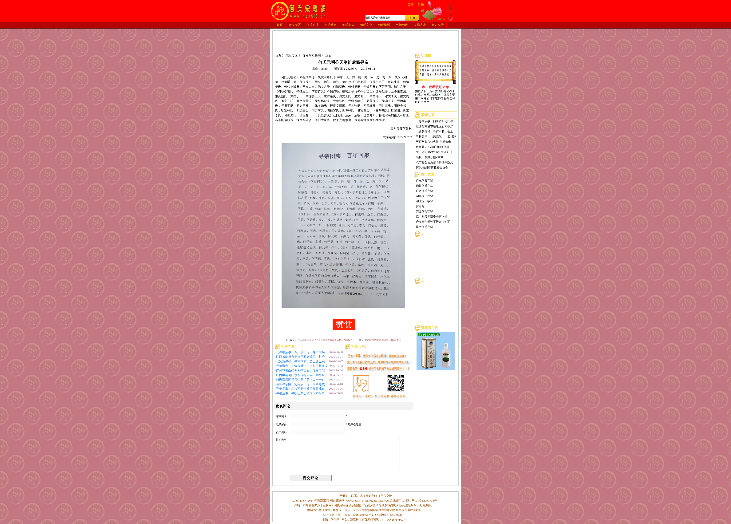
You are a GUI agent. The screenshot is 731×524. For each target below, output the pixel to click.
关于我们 (342, 495)
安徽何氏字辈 (424, 211)
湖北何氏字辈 (424, 201)
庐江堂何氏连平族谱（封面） (434, 221)
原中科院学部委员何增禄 (431, 216)
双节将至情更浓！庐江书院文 (434, 162)
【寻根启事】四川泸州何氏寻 (434, 121)
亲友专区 (295, 24)
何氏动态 (330, 24)
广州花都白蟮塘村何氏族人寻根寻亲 (300, 370)
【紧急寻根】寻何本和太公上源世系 (300, 361)
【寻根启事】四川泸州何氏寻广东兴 (300, 352)
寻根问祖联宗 (311, 55)
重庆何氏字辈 (424, 226)
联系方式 (357, 495)
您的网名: (282, 416)
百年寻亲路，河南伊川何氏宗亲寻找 (300, 384)
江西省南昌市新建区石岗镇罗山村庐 (300, 356)
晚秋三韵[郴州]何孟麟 (430, 157)
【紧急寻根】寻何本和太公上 (434, 131)
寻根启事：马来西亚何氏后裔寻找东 (300, 388)
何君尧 (420, 206)
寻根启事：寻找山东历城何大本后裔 (300, 393)
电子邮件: (282, 424)
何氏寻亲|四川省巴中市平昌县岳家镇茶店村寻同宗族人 (325, 340)
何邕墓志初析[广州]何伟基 (432, 146)
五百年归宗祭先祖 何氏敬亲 (433, 141)
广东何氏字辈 (424, 180)
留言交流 (438, 24)
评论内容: (281, 439)
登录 (410, 4)
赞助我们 (371, 495)
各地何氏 (402, 24)
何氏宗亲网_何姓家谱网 (329, 500)
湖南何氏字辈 (424, 196)
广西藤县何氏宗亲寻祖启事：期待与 (300, 375)
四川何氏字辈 (424, 185)
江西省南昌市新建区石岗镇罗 (434, 126)
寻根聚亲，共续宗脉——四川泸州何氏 (302, 366)
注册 (421, 4)
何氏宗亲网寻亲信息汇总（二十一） (300, 379)
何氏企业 (312, 24)
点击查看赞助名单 (435, 87)
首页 (280, 24)
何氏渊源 (384, 24)
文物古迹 (420, 24)
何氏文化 (366, 24)
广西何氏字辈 (424, 190)
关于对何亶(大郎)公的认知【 (434, 152)
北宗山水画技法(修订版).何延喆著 (382, 340)
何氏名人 (348, 24)
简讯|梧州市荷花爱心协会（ (433, 167)
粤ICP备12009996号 (424, 500)
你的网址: (282, 432)
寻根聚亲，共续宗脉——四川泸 (436, 136)
